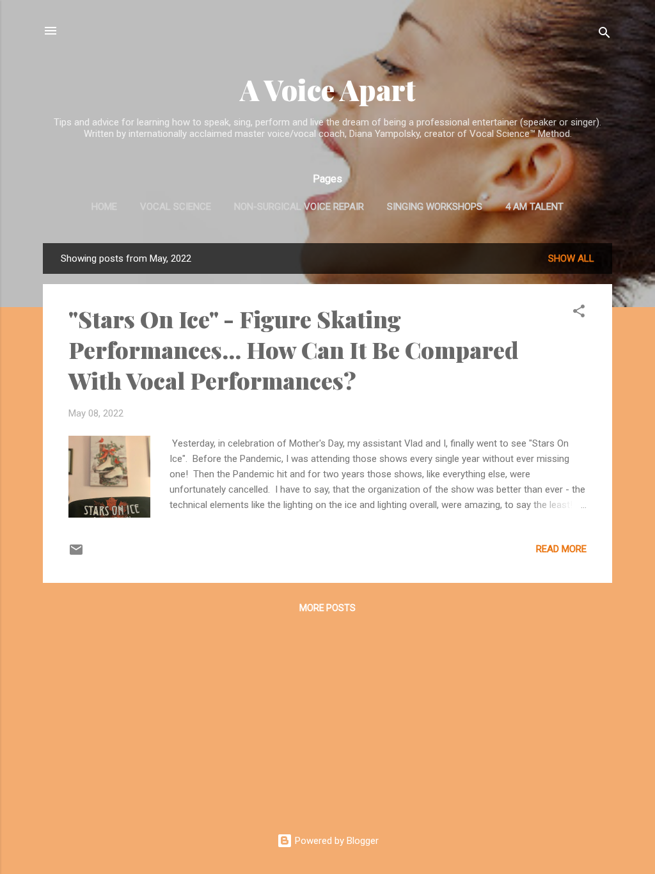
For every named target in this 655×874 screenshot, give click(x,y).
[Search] (604, 34)
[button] (579, 313)
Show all (571, 258)
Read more (561, 549)
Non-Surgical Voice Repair (299, 206)
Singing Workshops (434, 206)
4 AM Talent (534, 206)
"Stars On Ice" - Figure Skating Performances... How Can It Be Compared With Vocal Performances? (293, 349)
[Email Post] (76, 554)
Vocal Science (175, 206)
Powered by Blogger (335, 840)
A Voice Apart (328, 89)
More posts (327, 608)
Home (104, 206)
